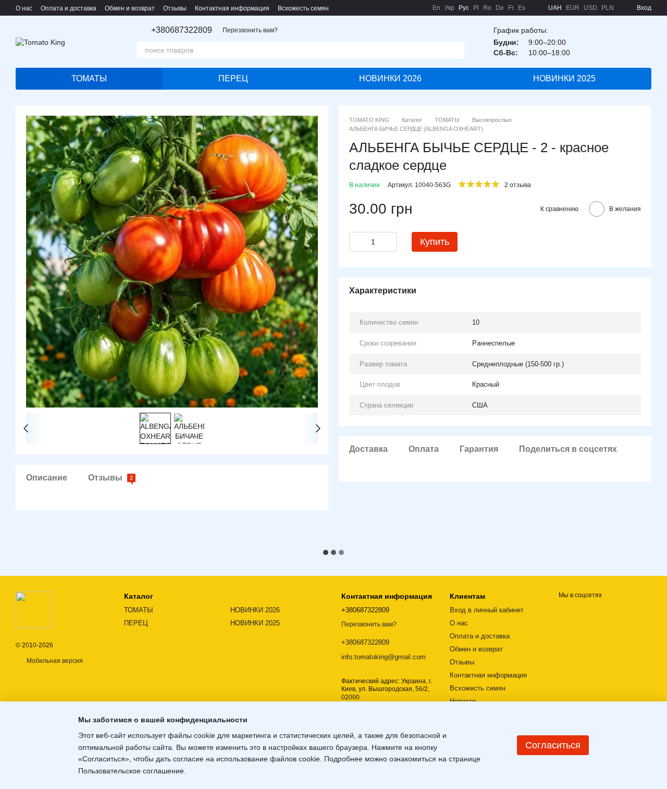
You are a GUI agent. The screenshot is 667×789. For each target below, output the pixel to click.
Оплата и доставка (68, 8)
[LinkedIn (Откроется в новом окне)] (418, 8)
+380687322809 (181, 30)
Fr (511, 8)
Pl (476, 8)
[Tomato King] (34, 609)
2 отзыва (517, 185)
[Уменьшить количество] (357, 241)
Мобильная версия (54, 660)
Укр (449, 8)
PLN (607, 8)
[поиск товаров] (456, 50)
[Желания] (588, 41)
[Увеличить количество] (389, 241)
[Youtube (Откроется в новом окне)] (393, 8)
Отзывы (175, 8)
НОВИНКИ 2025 (564, 78)
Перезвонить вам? (250, 30)
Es (521, 8)
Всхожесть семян (303, 8)
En (436, 8)
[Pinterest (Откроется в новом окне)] (405, 8)
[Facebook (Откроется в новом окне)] (380, 8)
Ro (487, 8)
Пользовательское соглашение (131, 771)
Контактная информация (232, 8)
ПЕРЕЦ (233, 78)
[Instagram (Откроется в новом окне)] (368, 8)
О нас (24, 8)
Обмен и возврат (130, 8)
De (500, 8)
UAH (555, 8)
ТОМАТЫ (89, 78)
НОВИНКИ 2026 (390, 78)
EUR (572, 8)
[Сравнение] (616, 41)
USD (590, 8)
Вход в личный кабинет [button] (487, 610)
